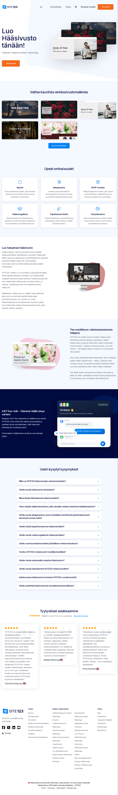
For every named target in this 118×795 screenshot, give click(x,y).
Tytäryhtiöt (101, 723)
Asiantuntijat (102, 727)
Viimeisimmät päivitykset (38, 737)
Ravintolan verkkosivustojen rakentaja (81, 747)
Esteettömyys (72, 788)
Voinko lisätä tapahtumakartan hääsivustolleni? (41, 526)
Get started (105, 7)
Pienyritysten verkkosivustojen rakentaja (81, 716)
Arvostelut (32, 720)
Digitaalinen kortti (81, 723)
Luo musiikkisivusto (60, 751)
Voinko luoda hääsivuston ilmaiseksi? (37, 490)
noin (99, 713)
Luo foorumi (79, 734)
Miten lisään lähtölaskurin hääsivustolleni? (39, 498)
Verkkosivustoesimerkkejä (38, 723)
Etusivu (31, 713)
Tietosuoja (51, 788)
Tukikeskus (101, 716)
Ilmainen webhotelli (82, 761)
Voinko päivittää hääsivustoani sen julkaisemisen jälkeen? (46, 586)
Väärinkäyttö (60, 788)
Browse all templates (59, 146)
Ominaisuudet (33, 716)
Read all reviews (81, 616)
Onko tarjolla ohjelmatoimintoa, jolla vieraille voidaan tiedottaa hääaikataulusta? (57, 506)
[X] (8, 727)
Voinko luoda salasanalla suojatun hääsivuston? (42, 560)
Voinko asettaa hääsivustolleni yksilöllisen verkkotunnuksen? (48, 543)
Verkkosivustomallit (35, 727)
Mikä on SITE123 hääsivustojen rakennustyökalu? (42, 481)
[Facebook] (4, 727)
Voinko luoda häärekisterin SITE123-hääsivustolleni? (44, 569)
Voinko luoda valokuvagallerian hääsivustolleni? (42, 535)
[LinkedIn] (13, 727)
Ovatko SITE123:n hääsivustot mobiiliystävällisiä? (42, 552)
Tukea (68, 7)
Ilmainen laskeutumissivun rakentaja (59, 723)
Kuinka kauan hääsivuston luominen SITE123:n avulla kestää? (48, 577)
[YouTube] (18, 727)
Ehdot (44, 788)
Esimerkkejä (55, 7)
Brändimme (101, 730)
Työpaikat (104, 720)
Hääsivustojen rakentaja (62, 754)
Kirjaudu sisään (88, 7)
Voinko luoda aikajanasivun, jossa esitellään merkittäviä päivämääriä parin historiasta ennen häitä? (54, 516)
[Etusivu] (41, 6)
